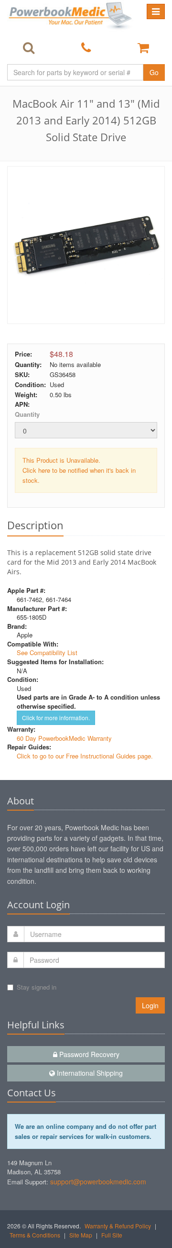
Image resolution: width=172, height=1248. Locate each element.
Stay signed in (36, 987)
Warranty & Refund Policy (118, 1226)
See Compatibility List (47, 652)
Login (150, 1005)
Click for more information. (56, 717)
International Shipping (89, 1073)
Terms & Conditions (35, 1235)
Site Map (80, 1235)
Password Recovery (88, 1054)
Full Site (111, 1235)
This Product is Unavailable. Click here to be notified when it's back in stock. (79, 470)
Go (154, 72)
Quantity (27, 414)
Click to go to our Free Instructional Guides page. (85, 755)
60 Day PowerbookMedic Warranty (64, 738)
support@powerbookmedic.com (98, 1181)
